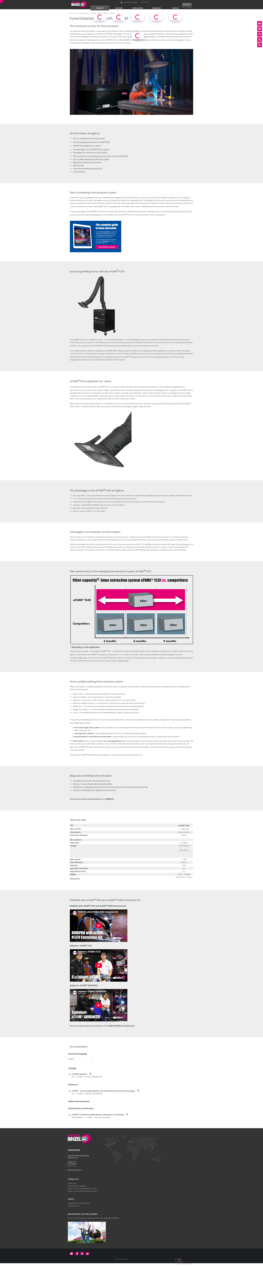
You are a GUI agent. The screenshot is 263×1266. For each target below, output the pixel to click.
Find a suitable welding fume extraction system (91, 159)
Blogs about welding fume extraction (87, 162)
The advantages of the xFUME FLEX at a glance (91, 149)
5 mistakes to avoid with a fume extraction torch (91, 781)
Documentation (79, 172)
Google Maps (72, 1166)
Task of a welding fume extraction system (89, 138)
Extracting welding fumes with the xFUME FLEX (91, 142)
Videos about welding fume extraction (87, 168)
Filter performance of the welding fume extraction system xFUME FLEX (100, 156)
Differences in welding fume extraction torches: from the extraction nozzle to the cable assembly (110, 787)
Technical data (78, 165)
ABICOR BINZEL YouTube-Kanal (121, 1026)
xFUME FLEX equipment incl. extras (87, 146)
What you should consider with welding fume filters (93, 784)
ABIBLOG (110, 799)
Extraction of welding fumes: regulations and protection (94, 790)
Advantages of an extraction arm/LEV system (90, 152)
